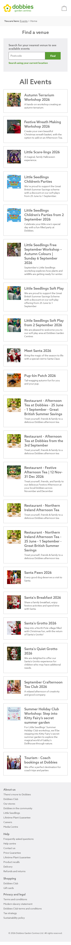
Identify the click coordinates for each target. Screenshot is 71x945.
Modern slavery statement (17, 903)
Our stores (9, 803)
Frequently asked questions (18, 838)
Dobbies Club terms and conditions (22, 908)
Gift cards (8, 888)
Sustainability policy (14, 917)
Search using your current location (28, 63)
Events (24, 21)
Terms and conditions (15, 899)
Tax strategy (10, 913)
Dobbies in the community (17, 808)
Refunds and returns (14, 871)
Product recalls (11, 862)
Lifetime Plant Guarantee (17, 817)
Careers (7, 822)
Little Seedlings (11, 812)
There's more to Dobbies (17, 794)
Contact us (9, 848)
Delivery (8, 866)
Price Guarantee (12, 852)
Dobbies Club (10, 799)
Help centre (9, 843)
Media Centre (10, 826)
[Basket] (65, 8)
